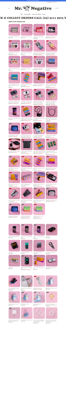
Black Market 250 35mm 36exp (51, 36)
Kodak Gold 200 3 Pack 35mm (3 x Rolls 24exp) (27, 169)
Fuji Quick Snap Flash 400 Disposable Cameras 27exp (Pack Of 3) (51, 152)
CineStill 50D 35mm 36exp (13, 135)
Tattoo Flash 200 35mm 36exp (14, 36)
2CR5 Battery (48, 236)
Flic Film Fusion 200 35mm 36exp (14, 118)
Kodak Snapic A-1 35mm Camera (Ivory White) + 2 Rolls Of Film (26, 102)
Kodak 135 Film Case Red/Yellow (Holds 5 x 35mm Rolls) (38, 201)
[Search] (9, 8)
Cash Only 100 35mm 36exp (38, 68)
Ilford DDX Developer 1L (37, 304)
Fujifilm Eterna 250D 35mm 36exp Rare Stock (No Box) (26, 217)
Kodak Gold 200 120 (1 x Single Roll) (38, 268)
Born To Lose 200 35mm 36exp (26, 36)
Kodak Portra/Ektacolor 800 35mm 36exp (13, 185)
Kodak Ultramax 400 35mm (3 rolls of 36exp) (26, 85)
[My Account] (55, 8)
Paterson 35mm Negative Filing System (26, 289)
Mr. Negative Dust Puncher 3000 (14, 151)
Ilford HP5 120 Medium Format (51, 267)
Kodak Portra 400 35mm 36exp (38, 84)
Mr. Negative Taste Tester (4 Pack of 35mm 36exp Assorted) (51, 53)
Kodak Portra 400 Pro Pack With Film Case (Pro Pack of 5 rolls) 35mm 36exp (51, 85)
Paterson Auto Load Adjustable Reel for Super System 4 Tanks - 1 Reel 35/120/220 (51, 321)
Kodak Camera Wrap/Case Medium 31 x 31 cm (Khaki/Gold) (51, 305)
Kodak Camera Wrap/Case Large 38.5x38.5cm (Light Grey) (14, 320)
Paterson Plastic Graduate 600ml (26, 320)
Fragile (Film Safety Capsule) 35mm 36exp (38, 37)
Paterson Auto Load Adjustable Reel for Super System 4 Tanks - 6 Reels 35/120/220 (39, 321)
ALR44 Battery (11, 267)
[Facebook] (47, 2)
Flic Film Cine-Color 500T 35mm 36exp (26, 237)
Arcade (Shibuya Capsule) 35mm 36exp (26, 53)
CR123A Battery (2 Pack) (37, 252)
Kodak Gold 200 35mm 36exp (51, 168)
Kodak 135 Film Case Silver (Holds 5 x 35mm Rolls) (14, 201)
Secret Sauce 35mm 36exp (25, 68)
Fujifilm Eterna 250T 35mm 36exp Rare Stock (38, 217)
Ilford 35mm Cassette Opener (51, 252)
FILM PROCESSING (27, 14)
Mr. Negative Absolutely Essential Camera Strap (39, 119)
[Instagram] (48, 2)
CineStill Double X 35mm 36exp (51, 200)
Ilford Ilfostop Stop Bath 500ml (14, 304)
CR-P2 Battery (11, 252)
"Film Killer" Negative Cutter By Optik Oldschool (51, 185)
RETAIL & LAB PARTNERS (36, 14)
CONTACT (43, 14)
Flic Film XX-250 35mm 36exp (14, 236)
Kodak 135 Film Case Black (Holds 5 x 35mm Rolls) (26, 201)
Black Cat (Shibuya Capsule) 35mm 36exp (13, 53)
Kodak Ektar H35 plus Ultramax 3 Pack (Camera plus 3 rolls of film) (26, 119)
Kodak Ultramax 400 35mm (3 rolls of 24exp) (51, 136)
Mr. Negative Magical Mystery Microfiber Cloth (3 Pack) (38, 136)
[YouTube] (49, 2)
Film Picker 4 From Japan (37, 288)
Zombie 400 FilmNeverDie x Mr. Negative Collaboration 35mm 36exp (14, 85)
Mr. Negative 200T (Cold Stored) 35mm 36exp (51, 69)
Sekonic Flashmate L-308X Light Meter (26, 268)
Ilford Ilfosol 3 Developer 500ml (51, 288)
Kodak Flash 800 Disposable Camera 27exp (13, 169)
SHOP (21, 14)
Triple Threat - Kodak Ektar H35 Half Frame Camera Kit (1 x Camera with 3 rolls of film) (38, 102)
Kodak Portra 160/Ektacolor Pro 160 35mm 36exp (38, 185)
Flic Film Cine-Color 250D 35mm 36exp (39, 237)
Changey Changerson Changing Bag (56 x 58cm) (26, 152)
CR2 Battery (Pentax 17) (25, 252)
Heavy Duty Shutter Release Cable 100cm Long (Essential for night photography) (51, 119)
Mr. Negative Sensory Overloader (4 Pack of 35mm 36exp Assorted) (39, 53)
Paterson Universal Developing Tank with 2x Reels (14, 289)
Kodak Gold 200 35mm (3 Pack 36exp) (38, 169)
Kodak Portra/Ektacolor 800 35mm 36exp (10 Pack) (26, 185)
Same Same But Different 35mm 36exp (14, 69)
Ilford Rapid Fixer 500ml (25, 304)
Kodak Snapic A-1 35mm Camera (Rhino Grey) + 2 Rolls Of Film (14, 102)
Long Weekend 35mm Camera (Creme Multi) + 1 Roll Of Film (26, 136)
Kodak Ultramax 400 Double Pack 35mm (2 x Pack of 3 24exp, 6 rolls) (39, 152)
